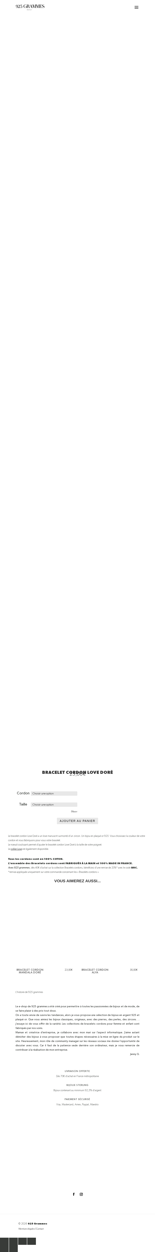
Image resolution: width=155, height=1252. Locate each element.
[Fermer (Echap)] (31, 1241)
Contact (40, 1229)
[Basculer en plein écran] (13, 1241)
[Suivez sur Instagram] (81, 1194)
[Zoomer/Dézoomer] (4, 1241)
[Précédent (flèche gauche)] (4, 1248)
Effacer (74, 812)
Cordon (23, 793)
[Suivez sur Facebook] (74, 1194)
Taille (23, 804)
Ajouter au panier (77, 820)
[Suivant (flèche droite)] (13, 1248)
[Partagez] (22, 1241)
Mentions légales (27, 1229)
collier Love (16, 849)
